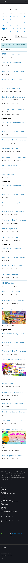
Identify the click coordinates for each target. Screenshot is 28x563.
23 (3, 28)
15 (24, 22)
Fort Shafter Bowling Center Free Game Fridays (14, 334)
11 (10, 22)
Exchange (3, 506)
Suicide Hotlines (5, 495)
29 (14, 16)
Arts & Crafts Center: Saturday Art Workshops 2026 (14, 429)
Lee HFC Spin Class (9, 229)
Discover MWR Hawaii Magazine (9, 516)
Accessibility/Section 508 (6, 553)
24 (7, 28)
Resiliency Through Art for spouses (14, 157)
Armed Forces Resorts (6, 499)
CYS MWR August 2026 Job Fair (14, 88)
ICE (2, 503)
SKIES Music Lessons (10, 148)
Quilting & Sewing (9, 174)
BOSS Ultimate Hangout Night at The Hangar (14, 300)
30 (17, 16)
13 (17, 22)
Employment (4, 514)
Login (2, 496)
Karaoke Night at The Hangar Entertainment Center (14, 309)
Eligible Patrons (5, 508)
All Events (23, 36)
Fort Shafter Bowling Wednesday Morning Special (14, 203)
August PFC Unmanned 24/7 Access (14, 62)
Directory (3, 492)
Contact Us (4, 487)
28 (10, 16)
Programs (3, 490)
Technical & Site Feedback (6, 555)
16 (3, 25)
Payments (3, 489)
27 (7, 16)
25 (10, 28)
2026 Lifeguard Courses (11, 54)
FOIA (2, 558)
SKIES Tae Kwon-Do (10, 166)
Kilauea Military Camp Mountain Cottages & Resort (12, 521)
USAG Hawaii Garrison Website (9, 511)
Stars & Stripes (4, 504)
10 (7, 22)
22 (24, 25)
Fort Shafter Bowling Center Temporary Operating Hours (14, 71)
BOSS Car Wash (8, 383)
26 (3, 16)
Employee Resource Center (8, 493)
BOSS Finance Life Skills (11, 292)
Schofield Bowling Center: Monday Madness (14, 109)
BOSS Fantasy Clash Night (12, 392)
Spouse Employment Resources (9, 501)
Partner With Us (5, 507)
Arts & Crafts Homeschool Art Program (14, 360)
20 (17, 25)
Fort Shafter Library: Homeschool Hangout (14, 97)
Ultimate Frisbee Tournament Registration (14, 80)
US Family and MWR (6, 500)
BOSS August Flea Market (12, 456)
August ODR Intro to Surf (12, 420)
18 (10, 25)
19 (14, 25)
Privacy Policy (4, 547)
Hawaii (5, 1)
